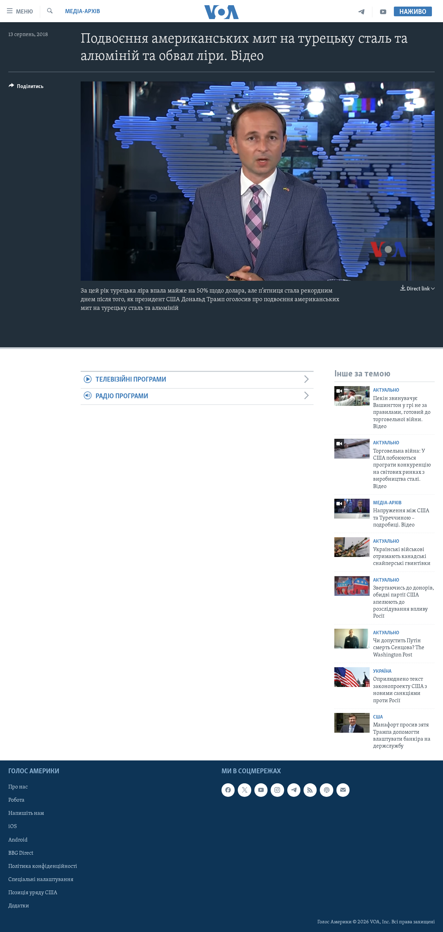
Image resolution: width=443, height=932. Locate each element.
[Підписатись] (343, 789)
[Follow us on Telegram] (293, 789)
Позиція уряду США (32, 892)
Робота (16, 800)
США (378, 717)
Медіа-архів (82, 12)
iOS (12, 826)
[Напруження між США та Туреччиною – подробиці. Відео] (352, 509)
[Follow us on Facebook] (228, 789)
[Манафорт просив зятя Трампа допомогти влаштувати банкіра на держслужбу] (352, 723)
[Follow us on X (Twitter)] (244, 789)
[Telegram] (361, 12)
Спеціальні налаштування (40, 879)
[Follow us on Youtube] (261, 789)
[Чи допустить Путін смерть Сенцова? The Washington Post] (352, 638)
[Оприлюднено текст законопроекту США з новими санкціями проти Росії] (352, 677)
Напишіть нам (26, 813)
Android (18, 840)
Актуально (386, 390)
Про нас (18, 787)
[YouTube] (383, 12)
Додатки (18, 906)
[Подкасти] (326, 789)
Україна (382, 671)
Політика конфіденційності (42, 866)
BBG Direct (20, 853)
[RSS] (310, 789)
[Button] (26, 88)
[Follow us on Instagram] (277, 789)
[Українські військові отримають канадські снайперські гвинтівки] (352, 547)
